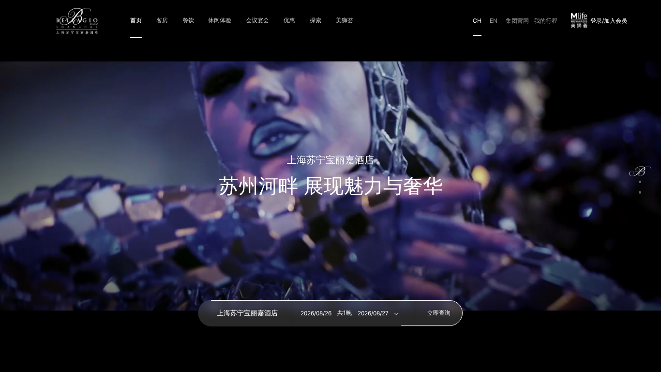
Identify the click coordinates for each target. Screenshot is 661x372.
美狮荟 (344, 20)
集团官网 (517, 20)
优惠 (289, 20)
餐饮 (188, 20)
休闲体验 (219, 20)
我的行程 (545, 20)
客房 (162, 20)
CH (477, 20)
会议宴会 (257, 20)
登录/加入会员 (608, 20)
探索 (315, 20)
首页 (136, 20)
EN (493, 20)
